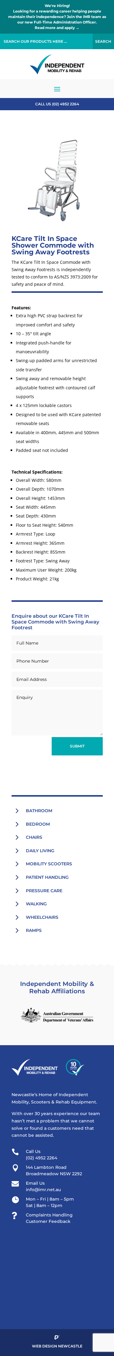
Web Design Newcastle (57, 1346)
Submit (77, 746)
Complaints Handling (49, 1215)
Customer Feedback (48, 1221)
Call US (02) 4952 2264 (57, 104)
